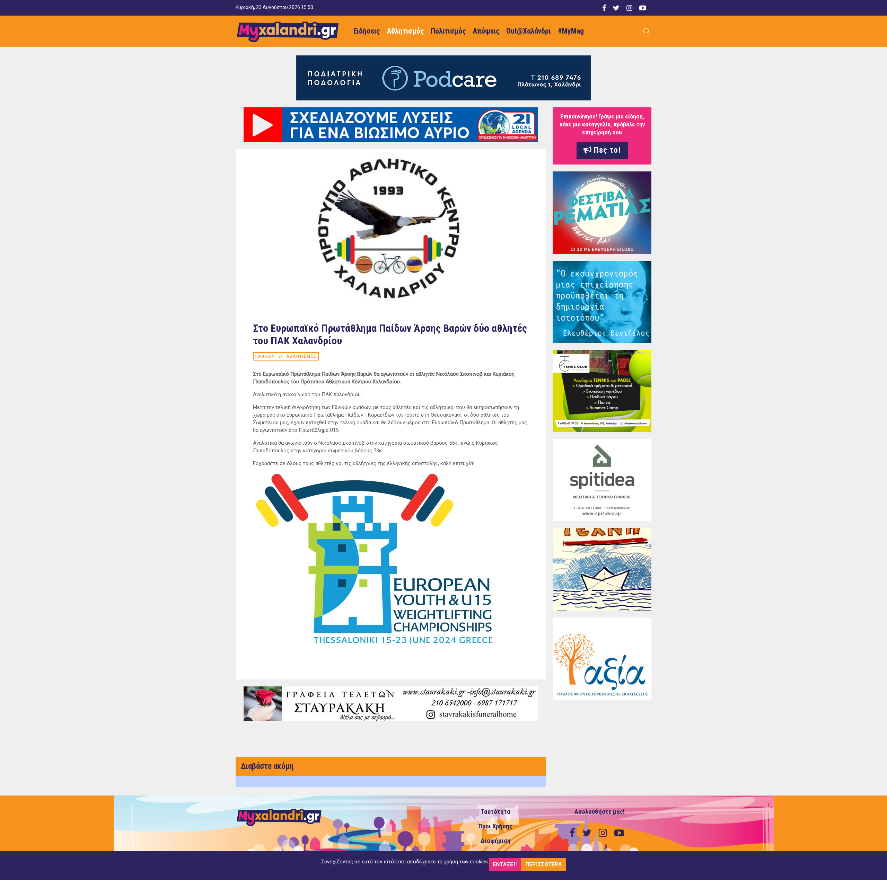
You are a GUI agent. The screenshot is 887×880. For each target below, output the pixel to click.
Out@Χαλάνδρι (528, 31)
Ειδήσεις (366, 31)
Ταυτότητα (495, 812)
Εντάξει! (505, 864)
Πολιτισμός (448, 31)
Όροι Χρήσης (495, 826)
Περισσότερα (543, 864)
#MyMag (571, 31)
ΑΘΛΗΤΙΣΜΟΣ (301, 356)
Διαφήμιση (496, 841)
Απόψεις (486, 31)
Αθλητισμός (405, 31)
